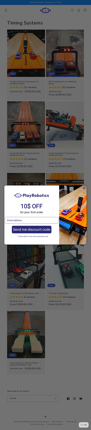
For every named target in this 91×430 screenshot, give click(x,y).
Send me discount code (31, 229)
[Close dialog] (84, 188)
